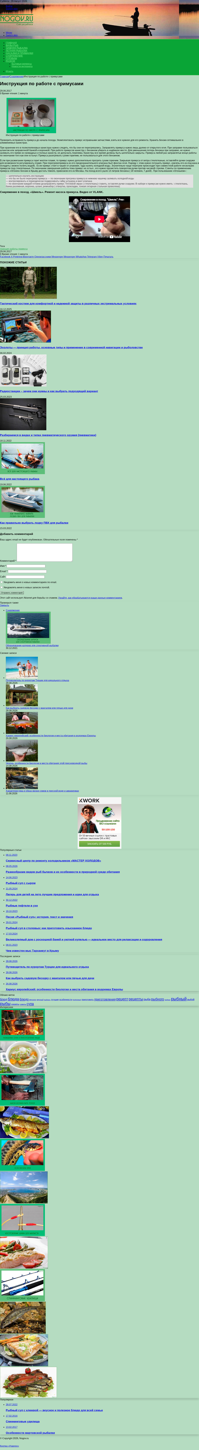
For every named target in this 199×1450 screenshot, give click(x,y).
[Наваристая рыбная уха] (23, 1072)
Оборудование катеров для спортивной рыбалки (32, 645)
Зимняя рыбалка (17, 48)
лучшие (55, 999)
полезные (77, 1000)
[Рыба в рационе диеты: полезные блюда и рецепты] (24, 1268)
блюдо (24, 999)
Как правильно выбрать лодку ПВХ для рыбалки (34, 522)
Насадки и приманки (19, 53)
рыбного (157, 999)
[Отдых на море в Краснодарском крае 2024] (24, 1202)
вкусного (32, 1000)
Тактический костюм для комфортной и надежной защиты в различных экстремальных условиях (68, 303)
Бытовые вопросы (22, 64)
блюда (13, 999)
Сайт (2, 576)
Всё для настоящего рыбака (19, 478)
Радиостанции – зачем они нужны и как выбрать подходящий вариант (49, 391)
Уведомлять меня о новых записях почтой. (26, 587)
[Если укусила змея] (22, 1170)
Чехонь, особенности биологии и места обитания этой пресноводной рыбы (46, 763)
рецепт (122, 999)
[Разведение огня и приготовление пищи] (22, 1040)
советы (23, 1004)
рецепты (136, 999)
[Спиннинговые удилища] (22, 1300)
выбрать (47, 1000)
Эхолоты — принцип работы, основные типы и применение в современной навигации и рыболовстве (71, 347)
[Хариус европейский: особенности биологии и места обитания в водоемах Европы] (22, 733)
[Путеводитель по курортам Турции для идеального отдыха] (22, 678)
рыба (147, 999)
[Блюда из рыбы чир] (24, 1137)
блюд (3, 999)
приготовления (105, 999)
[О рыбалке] (16, 27)
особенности (65, 999)
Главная (4, 76)
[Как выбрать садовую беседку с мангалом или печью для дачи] (22, 705)
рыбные (167, 1000)
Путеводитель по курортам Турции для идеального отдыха (37, 680)
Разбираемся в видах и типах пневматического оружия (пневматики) (48, 435)
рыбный (179, 998)
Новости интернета (22, 66)
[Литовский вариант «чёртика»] (22, 1105)
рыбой (190, 999)
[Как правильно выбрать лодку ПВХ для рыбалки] (22, 517)
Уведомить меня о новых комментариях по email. (30, 582)
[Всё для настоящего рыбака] (22, 473)
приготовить (88, 999)
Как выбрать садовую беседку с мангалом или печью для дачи (39, 708)
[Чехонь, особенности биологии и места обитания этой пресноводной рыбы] (22, 760)
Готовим (11, 58)
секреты (15, 1004)
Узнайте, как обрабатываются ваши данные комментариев (90, 598)
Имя (3, 566)
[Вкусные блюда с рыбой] (24, 1365)
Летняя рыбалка (16, 50)
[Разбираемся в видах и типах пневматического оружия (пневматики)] (23, 429)
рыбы (5, 1003)
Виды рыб (12, 45)
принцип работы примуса (14, 249)
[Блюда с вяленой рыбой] (28, 1397)
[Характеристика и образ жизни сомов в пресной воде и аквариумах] (22, 788)
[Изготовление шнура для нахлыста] (22, 1235)
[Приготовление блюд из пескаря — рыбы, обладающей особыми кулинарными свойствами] (23, 1333)
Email (3, 571)
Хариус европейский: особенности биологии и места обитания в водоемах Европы (51, 735)
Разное (10, 61)
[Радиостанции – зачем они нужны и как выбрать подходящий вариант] (23, 385)
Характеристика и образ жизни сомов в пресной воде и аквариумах (42, 791)
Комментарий (8, 561)
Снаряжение (14, 56)
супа (30, 1004)
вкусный (40, 1000)
